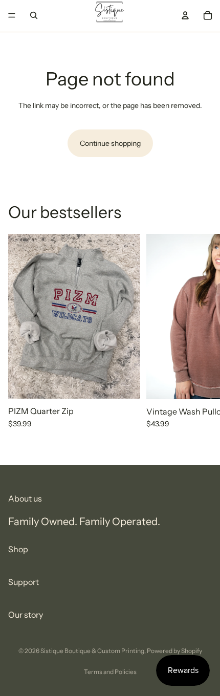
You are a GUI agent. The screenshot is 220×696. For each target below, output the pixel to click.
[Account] (185, 15)
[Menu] (12, 15)
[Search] (34, 15)
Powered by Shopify (174, 651)
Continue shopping (110, 143)
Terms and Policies (110, 672)
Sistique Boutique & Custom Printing (92, 651)
